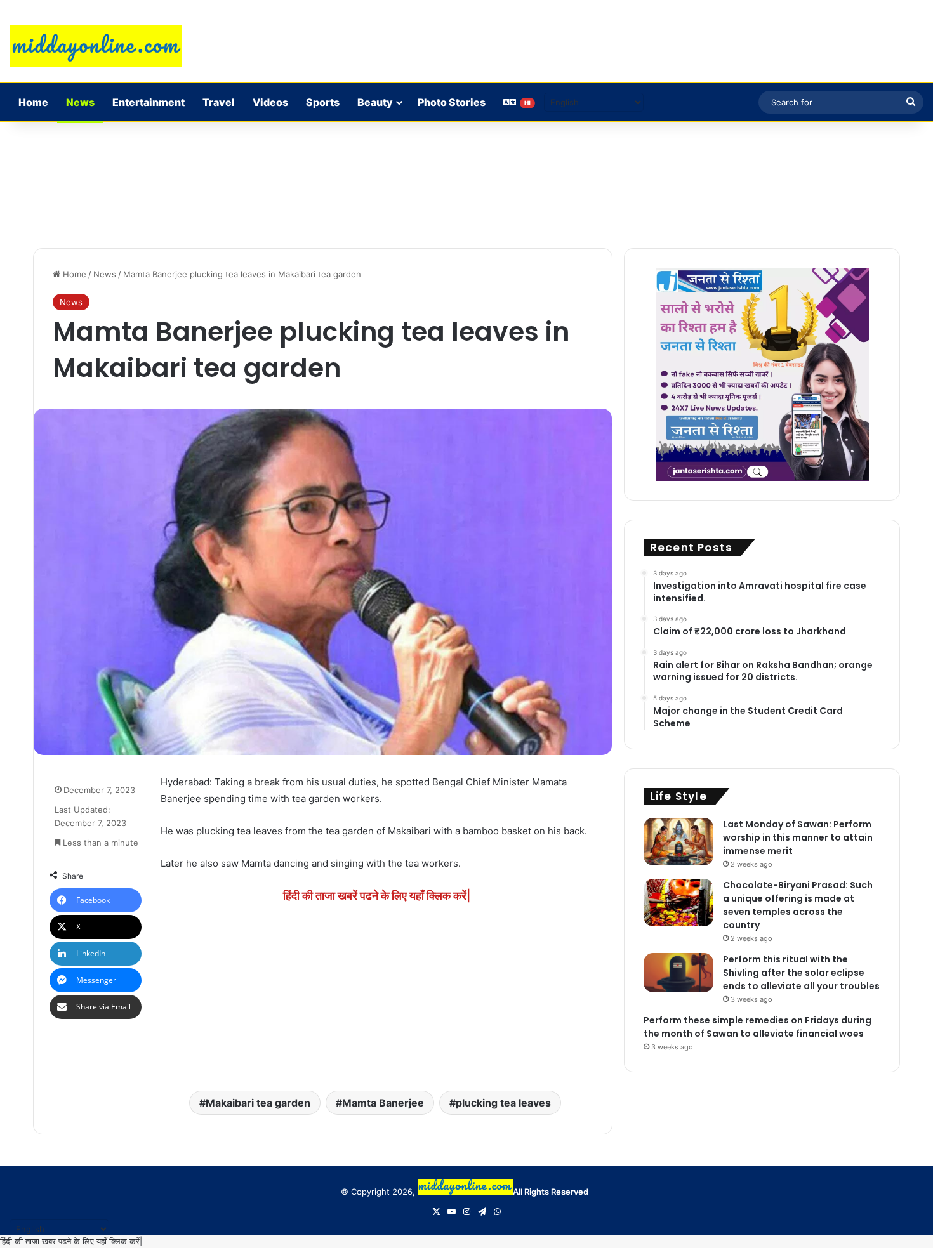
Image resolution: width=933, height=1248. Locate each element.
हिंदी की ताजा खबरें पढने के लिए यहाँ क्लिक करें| (376, 895)
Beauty (375, 102)
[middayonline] (96, 46)
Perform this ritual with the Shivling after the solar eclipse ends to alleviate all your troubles (801, 972)
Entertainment (148, 102)
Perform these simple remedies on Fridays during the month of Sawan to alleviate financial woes (757, 1027)
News (80, 102)
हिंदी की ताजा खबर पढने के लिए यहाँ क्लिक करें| (71, 1241)
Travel (218, 102)
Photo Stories (452, 102)
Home (33, 102)
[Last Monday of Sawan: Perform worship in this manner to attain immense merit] (678, 841)
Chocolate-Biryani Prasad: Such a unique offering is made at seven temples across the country (798, 905)
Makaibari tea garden (258, 1102)
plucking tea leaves (503, 1102)
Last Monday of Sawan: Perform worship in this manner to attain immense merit (798, 837)
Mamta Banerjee (383, 1102)
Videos (270, 102)
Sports (323, 102)
